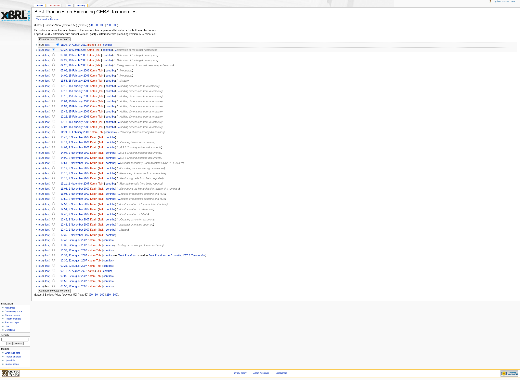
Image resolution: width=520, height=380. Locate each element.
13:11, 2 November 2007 (75, 183)
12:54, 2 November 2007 (75, 209)
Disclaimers (281, 373)
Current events (12, 315)
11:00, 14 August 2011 (74, 44)
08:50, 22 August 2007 (74, 286)
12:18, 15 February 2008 (75, 122)
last (47, 44)
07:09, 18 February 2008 (75, 70)
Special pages (12, 364)
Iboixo (90, 44)
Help (7, 326)
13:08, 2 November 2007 (75, 188)
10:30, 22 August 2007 (74, 260)
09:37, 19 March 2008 (73, 50)
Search (5, 335)
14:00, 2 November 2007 (75, 158)
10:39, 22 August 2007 (74, 245)
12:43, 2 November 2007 (75, 224)
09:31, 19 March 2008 (73, 55)
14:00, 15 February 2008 (75, 75)
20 (91, 25)
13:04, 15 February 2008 (75, 101)
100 (102, 25)
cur (41, 50)
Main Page (10, 308)
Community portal (13, 311)
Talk (98, 44)
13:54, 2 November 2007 (75, 163)
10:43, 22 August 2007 (74, 240)
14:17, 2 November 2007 (75, 142)
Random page (12, 322)
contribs (108, 44)
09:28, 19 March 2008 (73, 65)
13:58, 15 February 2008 (75, 80)
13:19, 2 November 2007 (75, 168)
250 (108, 25)
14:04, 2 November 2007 (75, 147)
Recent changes (13, 318)
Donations (10, 330)
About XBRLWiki (261, 373)
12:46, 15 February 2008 (75, 111)
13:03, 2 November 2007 (75, 193)
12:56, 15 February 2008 (75, 106)
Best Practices (127, 255)
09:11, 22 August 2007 (74, 271)
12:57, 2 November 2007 (75, 204)
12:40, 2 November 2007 (75, 229)
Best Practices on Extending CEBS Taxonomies (176, 255)
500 (115, 25)
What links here (12, 353)
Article (40, 5)
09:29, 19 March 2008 (73, 60)
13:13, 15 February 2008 (75, 91)
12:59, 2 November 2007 (75, 199)
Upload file (10, 360)
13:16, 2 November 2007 (75, 173)
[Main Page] (15, 15)
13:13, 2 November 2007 (75, 178)
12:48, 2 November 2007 (75, 214)
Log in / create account (504, 1)
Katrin (90, 50)
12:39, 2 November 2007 (75, 235)
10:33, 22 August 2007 (74, 250)
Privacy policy (240, 373)
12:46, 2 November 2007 (75, 219)
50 (96, 25)
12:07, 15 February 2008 (75, 127)
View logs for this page (47, 19)
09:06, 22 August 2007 (74, 276)
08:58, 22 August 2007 (74, 281)
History (81, 5)
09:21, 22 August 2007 (74, 265)
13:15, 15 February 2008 (75, 86)
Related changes (13, 356)
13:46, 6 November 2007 (75, 137)
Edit (70, 5)
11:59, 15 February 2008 (75, 132)
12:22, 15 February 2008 (75, 116)
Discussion (54, 5)
